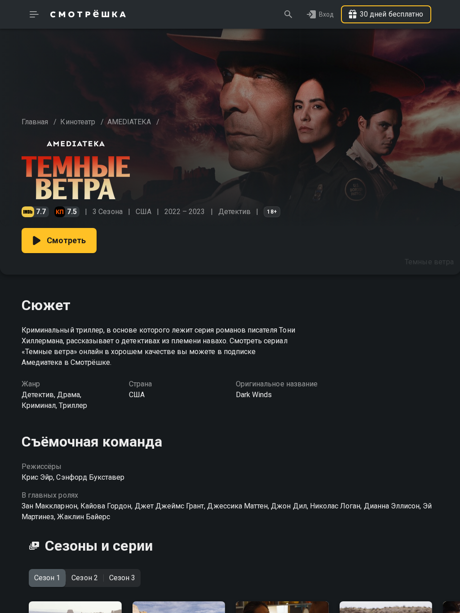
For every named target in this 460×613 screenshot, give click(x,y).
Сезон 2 (84, 578)
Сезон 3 (122, 578)
